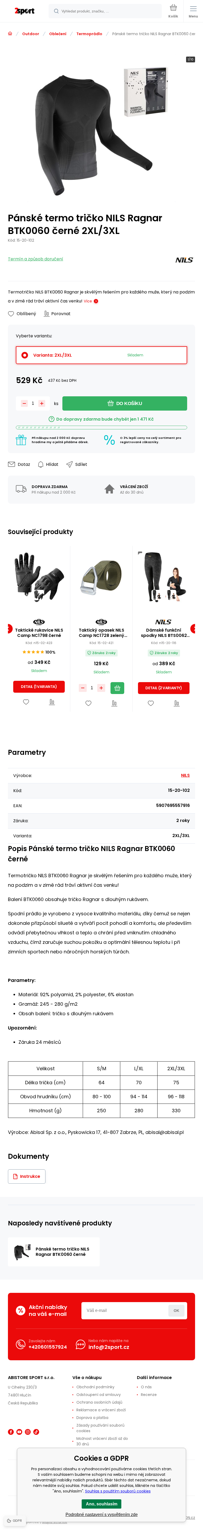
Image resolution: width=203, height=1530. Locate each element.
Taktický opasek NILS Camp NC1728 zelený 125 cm (101, 633)
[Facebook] (11, 1432)
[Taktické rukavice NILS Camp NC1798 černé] (39, 577)
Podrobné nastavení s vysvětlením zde (102, 1514)
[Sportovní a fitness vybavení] (10, 33)
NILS (185, 775)
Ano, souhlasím (101, 1504)
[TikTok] (36, 1432)
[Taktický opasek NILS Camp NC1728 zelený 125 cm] (101, 577)
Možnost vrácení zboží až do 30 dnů (102, 1441)
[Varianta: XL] (39, 595)
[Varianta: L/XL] (171, 595)
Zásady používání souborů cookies (100, 1428)
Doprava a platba (92, 1417)
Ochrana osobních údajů (99, 1402)
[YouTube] (19, 1432)
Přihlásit (176, 1311)
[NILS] (184, 261)
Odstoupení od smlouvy (98, 1394)
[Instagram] (28, 1432)
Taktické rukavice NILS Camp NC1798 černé (39, 633)
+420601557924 (48, 1347)
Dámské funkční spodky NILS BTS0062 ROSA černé (164, 633)
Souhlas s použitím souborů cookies (118, 1491)
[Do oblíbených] (26, 702)
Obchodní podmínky (95, 1387)
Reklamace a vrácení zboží (101, 1410)
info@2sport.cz (109, 1347)
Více (88, 301)
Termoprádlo (89, 33)
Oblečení (57, 33)
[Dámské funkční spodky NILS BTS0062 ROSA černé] (164, 577)
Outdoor (30, 33)
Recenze (149, 1394)
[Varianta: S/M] (156, 595)
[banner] (24, 11)
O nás (146, 1387)
